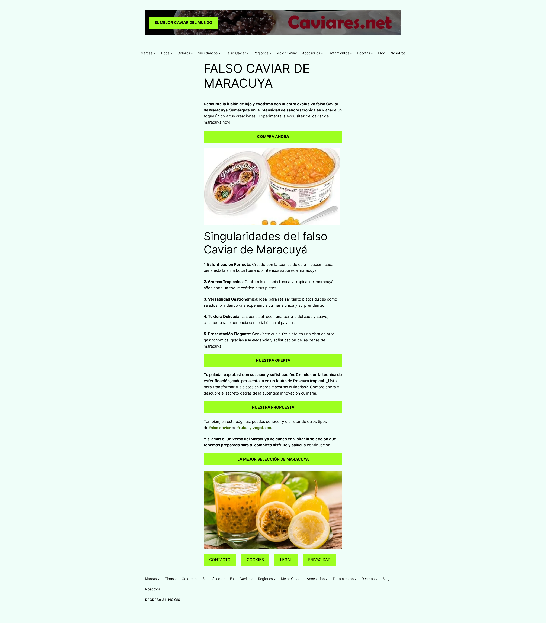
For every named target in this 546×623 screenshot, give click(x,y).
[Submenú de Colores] (192, 53)
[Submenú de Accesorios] (322, 53)
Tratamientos (338, 53)
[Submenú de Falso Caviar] (248, 53)
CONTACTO (220, 559)
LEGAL (286, 559)
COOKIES (255, 559)
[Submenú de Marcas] (154, 53)
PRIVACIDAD (319, 559)
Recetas (363, 53)
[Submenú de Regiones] (270, 53)
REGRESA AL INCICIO (162, 600)
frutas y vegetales (254, 427)
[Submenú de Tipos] (171, 53)
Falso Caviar (236, 53)
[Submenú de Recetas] (372, 53)
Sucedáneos (208, 53)
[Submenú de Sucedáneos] (219, 53)
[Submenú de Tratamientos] (351, 53)
